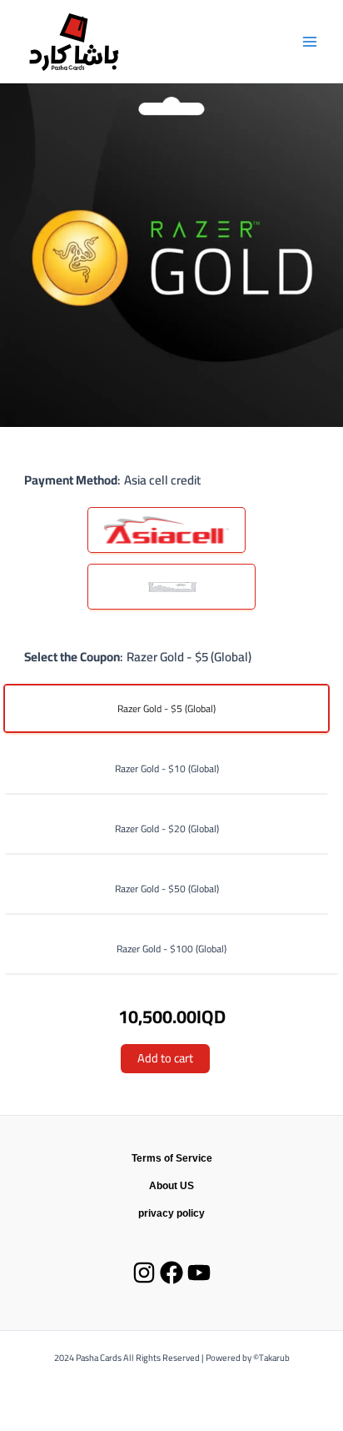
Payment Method (70, 480)
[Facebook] (171, 1272)
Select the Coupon (72, 657)
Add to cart (165, 1058)
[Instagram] (144, 1272)
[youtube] (199, 1272)
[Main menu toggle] (309, 41)
